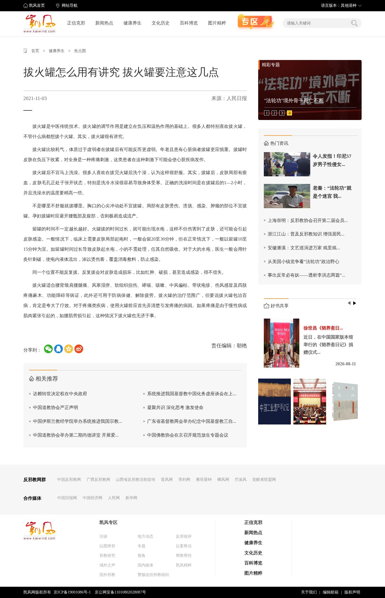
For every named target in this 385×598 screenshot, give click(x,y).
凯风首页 (37, 5)
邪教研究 (107, 555)
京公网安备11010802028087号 (120, 592)
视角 (141, 555)
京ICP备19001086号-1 (72, 592)
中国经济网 (92, 498)
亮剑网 (184, 479)
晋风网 (167, 479)
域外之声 (107, 565)
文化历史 (161, 23)
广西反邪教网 (98, 479)
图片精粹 (217, 23)
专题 (141, 546)
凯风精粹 (184, 565)
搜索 (354, 23)
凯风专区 (108, 522)
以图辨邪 (107, 546)
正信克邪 (76, 23)
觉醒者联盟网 (264, 479)
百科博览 (189, 23)
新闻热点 (104, 23)
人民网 (114, 498)
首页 (35, 51)
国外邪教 (107, 575)
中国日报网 (67, 498)
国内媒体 (145, 565)
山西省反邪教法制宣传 (135, 479)
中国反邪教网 (69, 479)
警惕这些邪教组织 (153, 575)
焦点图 (80, 51)
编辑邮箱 (330, 592)
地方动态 (145, 536)
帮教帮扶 (184, 555)
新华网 (131, 498)
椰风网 (223, 479)
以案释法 (184, 546)
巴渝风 (241, 479)
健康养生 (132, 23)
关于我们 (309, 592)
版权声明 (352, 592)
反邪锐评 (184, 536)
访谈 (103, 536)
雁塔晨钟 (204, 479)
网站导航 (70, 5)
